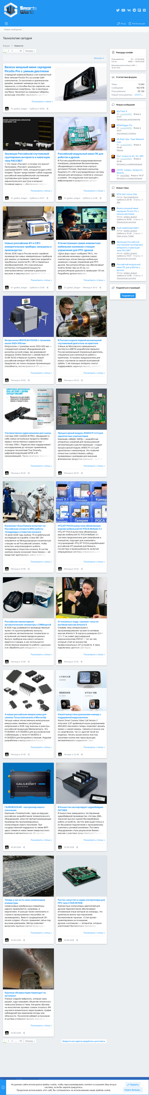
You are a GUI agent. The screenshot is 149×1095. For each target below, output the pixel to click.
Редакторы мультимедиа (128, 119)
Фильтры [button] (98, 58)
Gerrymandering (131, 197)
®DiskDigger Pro (124, 125)
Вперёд (29, 51)
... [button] (16, 50)
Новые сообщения (125, 104)
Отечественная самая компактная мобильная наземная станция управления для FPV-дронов (79, 247)
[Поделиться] (47, 109)
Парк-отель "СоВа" (125, 236)
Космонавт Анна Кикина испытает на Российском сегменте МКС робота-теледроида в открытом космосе (25, 528)
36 (20, 50)
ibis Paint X (122, 111)
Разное (120, 150)
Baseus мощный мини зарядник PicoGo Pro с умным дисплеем (128, 211)
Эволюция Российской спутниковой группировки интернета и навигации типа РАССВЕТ (27, 157)
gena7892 (124, 175)
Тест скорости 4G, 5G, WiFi (130, 156)
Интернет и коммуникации (129, 164)
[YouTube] (123, 10)
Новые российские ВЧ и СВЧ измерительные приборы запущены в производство (28, 247)
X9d (118, 202)
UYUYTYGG (140, 94)
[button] (6, 23)
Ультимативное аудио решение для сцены (28, 433)
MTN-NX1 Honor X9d (127, 194)
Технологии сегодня (126, 222)
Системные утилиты (126, 133)
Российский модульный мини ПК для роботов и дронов (128, 267)
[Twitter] (118, 10)
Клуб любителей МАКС (128, 228)
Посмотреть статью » (42, 101)
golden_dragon (20, 109)
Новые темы (122, 188)
